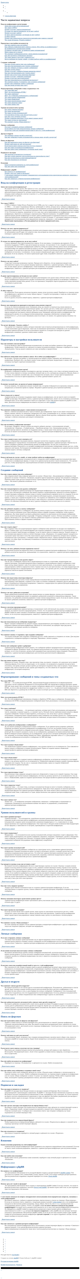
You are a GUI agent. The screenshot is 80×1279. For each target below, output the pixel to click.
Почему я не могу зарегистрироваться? (18, 29)
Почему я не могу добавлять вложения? (18, 76)
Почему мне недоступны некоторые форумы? (20, 75)
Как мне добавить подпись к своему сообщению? (21, 68)
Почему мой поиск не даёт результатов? (18, 144)
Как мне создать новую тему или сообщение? (20, 64)
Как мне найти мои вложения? (15, 166)
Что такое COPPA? (11, 28)
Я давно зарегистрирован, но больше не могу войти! (22, 35)
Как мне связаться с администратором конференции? (22, 178)
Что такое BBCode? (11, 90)
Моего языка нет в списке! (13, 52)
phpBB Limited (65, 1173)
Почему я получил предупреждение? (17, 78)
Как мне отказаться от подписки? (16, 159)
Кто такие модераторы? (12, 111)
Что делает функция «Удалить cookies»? (18, 40)
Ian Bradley (15, 1255)
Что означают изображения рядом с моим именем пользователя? (26, 54)
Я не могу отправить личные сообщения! (18, 127)
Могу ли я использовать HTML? (15, 92)
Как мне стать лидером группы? (15, 116)
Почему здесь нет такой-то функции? (17, 173)
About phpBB (52, 1176)
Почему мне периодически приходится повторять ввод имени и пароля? (29, 38)
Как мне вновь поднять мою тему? (16, 85)
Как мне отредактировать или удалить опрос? (20, 73)
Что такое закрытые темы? (13, 102)
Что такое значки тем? (12, 104)
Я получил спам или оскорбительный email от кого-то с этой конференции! (30, 130)
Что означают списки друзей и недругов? (18, 135)
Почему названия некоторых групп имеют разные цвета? (24, 118)
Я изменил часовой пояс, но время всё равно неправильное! (25, 50)
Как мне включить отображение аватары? (18, 55)
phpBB (52, 402)
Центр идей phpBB (40, 1187)
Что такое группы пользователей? (16, 113)
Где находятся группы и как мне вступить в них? (21, 115)
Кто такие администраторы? (14, 109)
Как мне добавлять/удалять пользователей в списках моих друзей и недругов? (31, 137)
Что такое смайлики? (12, 94)
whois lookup (57, 1202)
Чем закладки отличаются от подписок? (18, 154)
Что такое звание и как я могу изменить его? (19, 57)
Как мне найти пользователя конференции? (19, 147)
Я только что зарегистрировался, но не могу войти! (22, 31)
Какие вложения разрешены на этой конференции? (22, 165)
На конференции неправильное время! (17, 48)
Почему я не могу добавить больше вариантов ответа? (23, 71)
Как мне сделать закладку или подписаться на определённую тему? (27, 156)
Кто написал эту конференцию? (15, 171)
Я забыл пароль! (10, 36)
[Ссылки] (5, 11)
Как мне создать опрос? (12, 69)
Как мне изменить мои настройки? (16, 45)
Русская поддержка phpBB (9, 1261)
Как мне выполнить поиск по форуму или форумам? (22, 142)
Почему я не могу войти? (13, 33)
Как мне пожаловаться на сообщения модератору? (21, 80)
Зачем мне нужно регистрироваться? (17, 26)
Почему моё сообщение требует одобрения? (19, 83)
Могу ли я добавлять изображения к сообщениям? (21, 95)
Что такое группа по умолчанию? (16, 120)
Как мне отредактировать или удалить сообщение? (22, 66)
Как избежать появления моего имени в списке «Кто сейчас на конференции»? (31, 47)
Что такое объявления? (12, 99)
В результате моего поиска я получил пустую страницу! (23, 146)
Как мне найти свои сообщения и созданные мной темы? (24, 149)
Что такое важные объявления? (15, 97)
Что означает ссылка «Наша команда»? (17, 122)
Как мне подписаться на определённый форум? (20, 158)
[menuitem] (5, 6)
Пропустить (5, 2)
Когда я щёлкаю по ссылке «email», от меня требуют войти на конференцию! (30, 59)
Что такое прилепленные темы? (15, 101)
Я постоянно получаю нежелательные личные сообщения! (24, 128)
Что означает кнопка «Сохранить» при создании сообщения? (25, 82)
